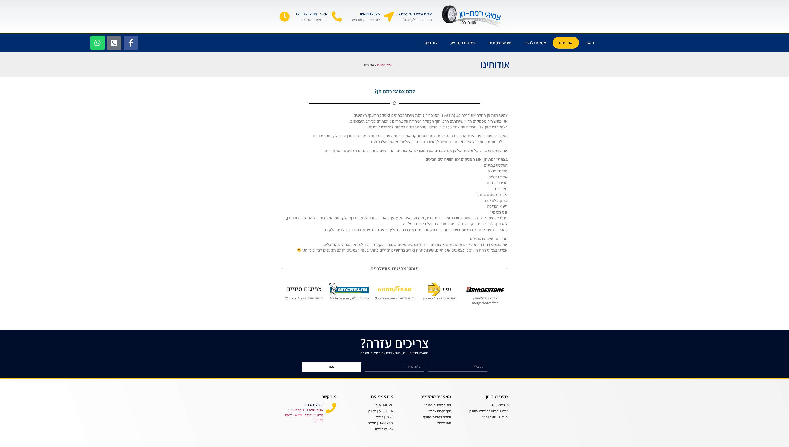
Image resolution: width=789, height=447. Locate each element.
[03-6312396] (337, 16)
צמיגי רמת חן (384, 65)
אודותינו (566, 43)
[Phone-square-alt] (114, 43)
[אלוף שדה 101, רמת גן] (389, 16)
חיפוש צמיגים (500, 43)
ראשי (589, 43)
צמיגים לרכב (535, 43)
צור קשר (430, 43)
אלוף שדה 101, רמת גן (414, 14)
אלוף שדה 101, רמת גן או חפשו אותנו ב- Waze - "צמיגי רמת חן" (303, 415)
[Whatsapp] (97, 43)
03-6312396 (370, 14)
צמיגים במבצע (463, 43)
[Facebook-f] (131, 43)
